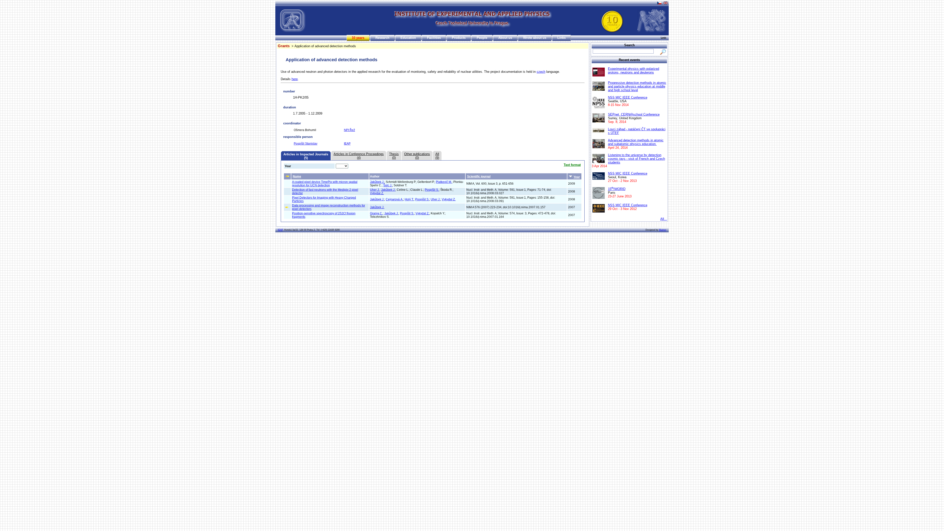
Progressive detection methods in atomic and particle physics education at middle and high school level (637, 86)
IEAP (347, 143)
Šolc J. (387, 185)
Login (663, 37)
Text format (572, 165)
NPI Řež (349, 130)
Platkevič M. (444, 182)
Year (577, 177)
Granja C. (376, 213)
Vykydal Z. (377, 193)
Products (459, 38)
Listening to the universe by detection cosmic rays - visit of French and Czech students (636, 158)
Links (561, 38)
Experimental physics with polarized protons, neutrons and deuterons (633, 70)
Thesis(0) (394, 156)
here (295, 79)
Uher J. (375, 190)
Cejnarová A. (394, 199)
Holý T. (409, 199)
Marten (662, 230)
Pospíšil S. (432, 190)
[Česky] (659, 2)
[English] (666, 2)
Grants (284, 46)
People (482, 38)
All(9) (437, 156)
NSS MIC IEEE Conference (627, 97)
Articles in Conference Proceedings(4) (359, 156)
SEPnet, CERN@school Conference (634, 114)
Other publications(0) (417, 156)
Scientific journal (478, 176)
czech (541, 72)
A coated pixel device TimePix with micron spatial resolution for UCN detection (324, 183)
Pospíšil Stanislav (305, 143)
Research (382, 38)
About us (505, 38)
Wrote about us (534, 38)
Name (297, 176)
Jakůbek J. (377, 182)
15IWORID (616, 189)
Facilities (434, 38)
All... (663, 219)
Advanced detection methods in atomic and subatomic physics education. (636, 142)
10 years (358, 38)
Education (408, 38)
